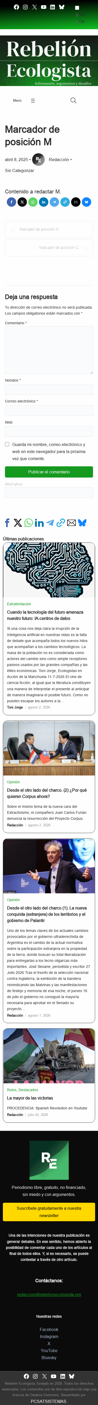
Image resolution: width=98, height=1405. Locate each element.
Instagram (49, 1336)
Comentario (16, 323)
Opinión (13, 782)
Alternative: (14, 484)
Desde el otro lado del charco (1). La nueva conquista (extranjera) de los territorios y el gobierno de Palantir (47, 914)
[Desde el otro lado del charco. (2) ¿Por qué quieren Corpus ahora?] (49, 724)
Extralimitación (19, 604)
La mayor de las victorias (30, 1098)
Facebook (49, 1329)
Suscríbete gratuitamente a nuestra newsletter (49, 1212)
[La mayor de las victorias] (49, 1032)
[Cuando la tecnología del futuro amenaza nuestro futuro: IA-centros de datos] (49, 546)
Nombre (13, 380)
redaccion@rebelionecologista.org (49, 1294)
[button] (11, 202)
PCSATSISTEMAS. (49, 1401)
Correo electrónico (21, 401)
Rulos (11, 1090)
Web (9, 422)
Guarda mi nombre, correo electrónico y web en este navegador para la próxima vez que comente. (48, 451)
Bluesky (49, 1357)
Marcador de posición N (39, 229)
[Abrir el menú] (33, 100)
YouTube (49, 1350)
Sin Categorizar (19, 170)
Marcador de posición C (58, 247)
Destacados (28, 1090)
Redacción (59, 159)
